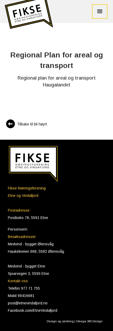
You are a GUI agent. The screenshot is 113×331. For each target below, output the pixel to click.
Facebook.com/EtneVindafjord (32, 310)
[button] (27, 16)
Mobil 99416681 (21, 296)
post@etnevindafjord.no (28, 303)
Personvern (17, 229)
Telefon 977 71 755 (24, 288)
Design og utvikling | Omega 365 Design (74, 321)
